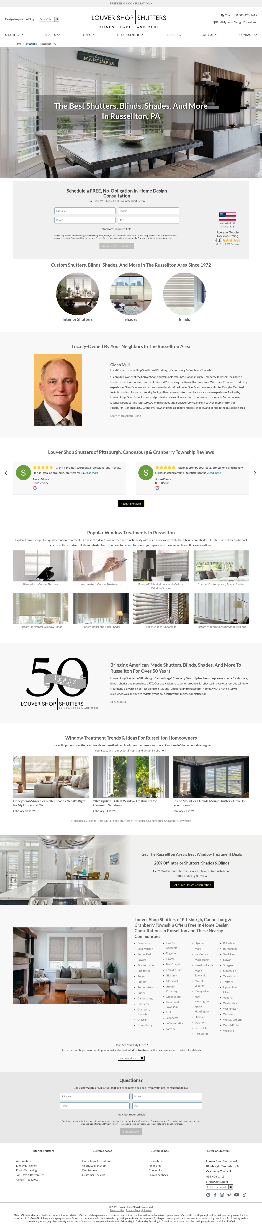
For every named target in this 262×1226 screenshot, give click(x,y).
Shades (50, 34)
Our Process (89, 1170)
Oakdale (200, 1017)
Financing (173, 34)
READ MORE (118, 701)
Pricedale (229, 943)
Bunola (141, 981)
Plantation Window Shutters (40, 584)
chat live (116, 1087)
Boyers (141, 959)
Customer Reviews (93, 1174)
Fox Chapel (173, 964)
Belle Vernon (145, 948)
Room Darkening (26, 1170)
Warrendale (230, 1003)
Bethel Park (144, 954)
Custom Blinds (160, 1150)
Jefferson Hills (174, 1023)
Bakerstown (144, 943)
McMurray (201, 954)
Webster (228, 1014)
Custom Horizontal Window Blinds (40, 626)
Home (18, 43)
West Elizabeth (232, 1019)
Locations (31, 43)
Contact (246, 34)
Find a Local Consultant (96, 1161)
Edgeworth (172, 953)
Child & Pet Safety (27, 1179)
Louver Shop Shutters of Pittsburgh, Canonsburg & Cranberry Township (170, 370)
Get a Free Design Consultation (192, 884)
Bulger (141, 976)
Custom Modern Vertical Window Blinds (221, 626)
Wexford (228, 1030)
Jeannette (172, 1017)
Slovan (227, 959)
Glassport (172, 981)
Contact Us (156, 1170)
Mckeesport (202, 959)
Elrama (170, 958)
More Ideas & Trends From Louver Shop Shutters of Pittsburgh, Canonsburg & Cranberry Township (131, 820)
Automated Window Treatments (101, 584)
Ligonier (200, 943)
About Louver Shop (94, 1165)
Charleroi (143, 1004)
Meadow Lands (204, 965)
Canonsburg (145, 998)
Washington (230, 1008)
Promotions (156, 1161)
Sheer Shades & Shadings (161, 626)
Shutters (12, 34)
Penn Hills (201, 1028)
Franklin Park (174, 969)
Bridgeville (143, 970)
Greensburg (173, 996)
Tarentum (229, 976)
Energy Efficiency (26, 1165)
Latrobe (171, 1028)
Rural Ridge (230, 948)
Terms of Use (117, 1210)
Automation (23, 1161)
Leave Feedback (158, 1174)
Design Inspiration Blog (19, 19)
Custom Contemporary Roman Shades (221, 584)
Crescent (142, 1019)
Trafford (228, 981)
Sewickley (229, 954)
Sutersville (229, 970)
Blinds (86, 34)
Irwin (169, 1012)
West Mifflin (231, 1025)
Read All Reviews (131, 503)
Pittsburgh (201, 1033)
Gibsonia (171, 975)
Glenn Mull (120, 364)
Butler (141, 992)
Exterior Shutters (218, 1150)
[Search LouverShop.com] (142, 1058)
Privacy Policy (102, 238)
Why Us (208, 34)
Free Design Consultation (130, 3)
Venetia (228, 997)
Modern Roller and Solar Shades (100, 626)
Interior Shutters (78, 319)
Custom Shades (102, 1150)
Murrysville (202, 991)
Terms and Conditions (81, 238)
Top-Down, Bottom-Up (30, 1174)
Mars (198, 948)
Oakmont (200, 1022)
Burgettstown (146, 987)
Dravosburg (144, 1025)
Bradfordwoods (147, 965)
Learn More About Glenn (125, 415)
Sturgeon (228, 965)
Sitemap (147, 1210)
